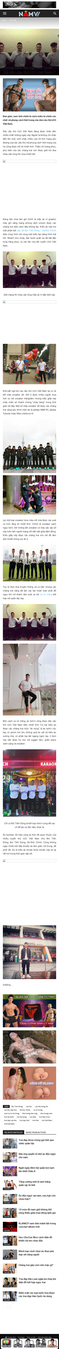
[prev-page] (4, 1307)
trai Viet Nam (47, 1120)
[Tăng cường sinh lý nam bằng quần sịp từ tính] (10, 1185)
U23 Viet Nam (9, 1124)
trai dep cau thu (10, 1120)
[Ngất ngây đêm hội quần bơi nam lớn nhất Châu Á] (10, 1171)
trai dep (33, 1117)
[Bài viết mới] (18, 1344)
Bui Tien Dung (17, 1106)
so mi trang (38, 1110)
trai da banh (9, 1117)
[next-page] (9, 1307)
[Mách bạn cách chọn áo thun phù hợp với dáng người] (10, 1255)
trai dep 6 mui (44, 1117)
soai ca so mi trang (11, 1113)
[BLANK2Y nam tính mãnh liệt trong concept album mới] (10, 1227)
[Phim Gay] (41, 1344)
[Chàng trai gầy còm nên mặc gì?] (10, 1268)
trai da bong (22, 1117)
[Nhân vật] (29, 1344)
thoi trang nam (46, 1113)
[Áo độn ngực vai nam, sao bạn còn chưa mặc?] (10, 1199)
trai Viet (36, 1120)
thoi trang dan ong (29, 1113)
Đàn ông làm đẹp (45, 1337)
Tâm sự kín (31, 1337)
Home (3, 20)
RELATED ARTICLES (13, 1132)
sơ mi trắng (46, 594)
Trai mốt (12, 20)
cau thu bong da (41, 1106)
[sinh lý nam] (52, 1344)
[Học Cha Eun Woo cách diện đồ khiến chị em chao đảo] (10, 1241)
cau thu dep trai (10, 1110)
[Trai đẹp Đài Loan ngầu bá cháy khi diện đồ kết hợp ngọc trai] (10, 1282)
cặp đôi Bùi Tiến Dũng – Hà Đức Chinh (36, 230)
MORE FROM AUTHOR (36, 1132)
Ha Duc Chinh (25, 1110)
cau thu (29, 1106)
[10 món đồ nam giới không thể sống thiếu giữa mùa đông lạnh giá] (10, 1213)
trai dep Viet (24, 1120)
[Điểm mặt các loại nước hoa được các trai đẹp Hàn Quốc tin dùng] (10, 1296)
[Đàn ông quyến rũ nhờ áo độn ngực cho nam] (10, 1157)
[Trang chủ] (6, 1344)
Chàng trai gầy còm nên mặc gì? (36, 1265)
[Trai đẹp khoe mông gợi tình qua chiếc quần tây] (10, 1143)
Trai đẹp (21, 1337)
